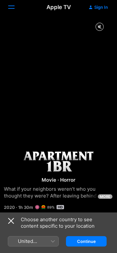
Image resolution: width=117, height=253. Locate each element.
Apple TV (58, 7)
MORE (105, 196)
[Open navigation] (15, 7)
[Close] (11, 221)
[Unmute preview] (99, 27)
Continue (86, 241)
